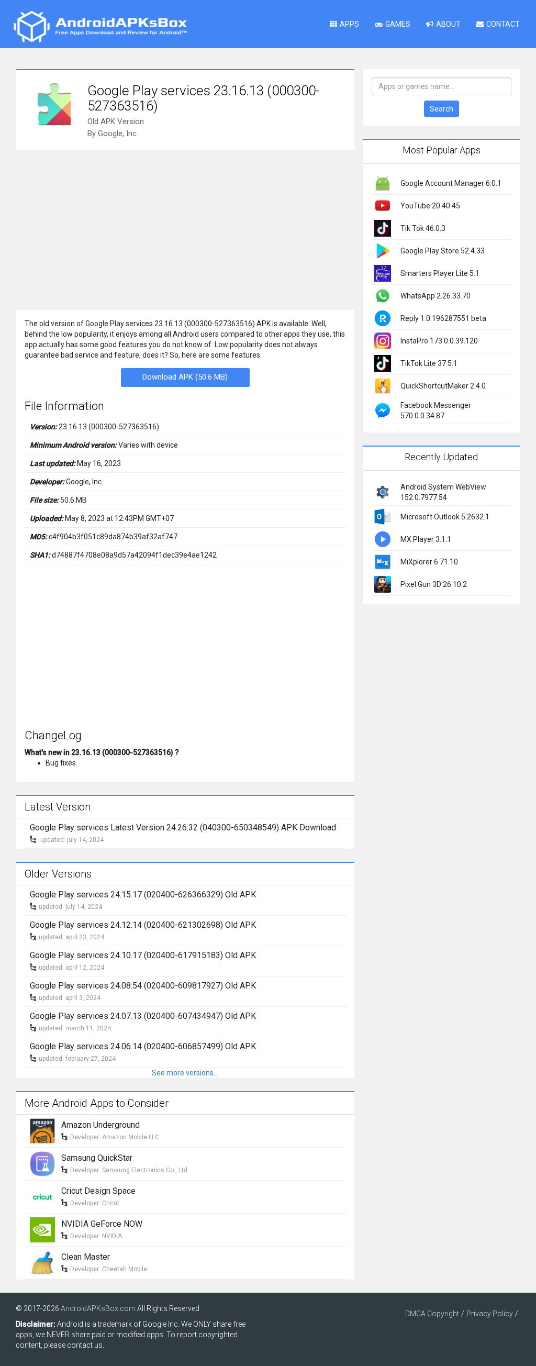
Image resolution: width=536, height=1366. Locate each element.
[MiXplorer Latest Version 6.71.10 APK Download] (382, 561)
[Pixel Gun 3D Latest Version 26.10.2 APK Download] (382, 583)
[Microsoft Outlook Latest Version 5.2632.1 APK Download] (382, 516)
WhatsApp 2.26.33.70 (435, 296)
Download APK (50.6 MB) (185, 377)
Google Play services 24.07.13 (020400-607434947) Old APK (143, 1016)
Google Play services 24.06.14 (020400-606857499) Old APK (143, 1046)
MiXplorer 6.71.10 (429, 562)
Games (397, 24)
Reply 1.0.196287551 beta (443, 318)
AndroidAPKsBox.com (98, 1308)
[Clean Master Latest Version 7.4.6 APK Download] (42, 1262)
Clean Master (85, 1257)
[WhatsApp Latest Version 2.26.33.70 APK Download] (382, 295)
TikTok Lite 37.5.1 (428, 363)
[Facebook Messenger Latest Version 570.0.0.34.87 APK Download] (382, 410)
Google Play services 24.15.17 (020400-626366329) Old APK (143, 894)
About (448, 24)
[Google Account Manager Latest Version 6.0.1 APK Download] (382, 183)
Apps (349, 24)
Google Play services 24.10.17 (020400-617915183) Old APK (143, 955)
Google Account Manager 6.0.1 (450, 183)
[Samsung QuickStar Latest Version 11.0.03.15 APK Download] (42, 1163)
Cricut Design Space (98, 1191)
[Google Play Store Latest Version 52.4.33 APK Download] (382, 250)
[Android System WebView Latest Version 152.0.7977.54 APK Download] (382, 491)
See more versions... (185, 1073)
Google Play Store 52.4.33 (442, 251)
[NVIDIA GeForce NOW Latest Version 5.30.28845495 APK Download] (42, 1229)
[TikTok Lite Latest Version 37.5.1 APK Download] (382, 363)
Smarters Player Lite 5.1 (439, 273)
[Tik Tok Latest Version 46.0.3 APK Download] (382, 228)
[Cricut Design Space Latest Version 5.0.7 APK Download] (42, 1196)
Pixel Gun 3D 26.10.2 (433, 584)
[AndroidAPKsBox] (100, 26)
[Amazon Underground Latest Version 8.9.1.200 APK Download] (42, 1130)
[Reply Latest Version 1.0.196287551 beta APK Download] (382, 318)
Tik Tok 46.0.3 (422, 228)
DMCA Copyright (432, 1313)
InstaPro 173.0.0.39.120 (439, 341)
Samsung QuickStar (96, 1158)
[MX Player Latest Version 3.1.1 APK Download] (382, 538)
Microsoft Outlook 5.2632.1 (444, 517)
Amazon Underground (100, 1125)
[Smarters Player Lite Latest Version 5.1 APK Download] (382, 273)
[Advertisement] (185, 229)
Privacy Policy (489, 1313)
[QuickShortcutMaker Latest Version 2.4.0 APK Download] (382, 385)
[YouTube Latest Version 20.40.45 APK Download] (382, 205)
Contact (503, 24)
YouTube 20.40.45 (430, 206)
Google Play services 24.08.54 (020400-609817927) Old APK (143, 986)
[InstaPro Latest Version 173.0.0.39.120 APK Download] (382, 340)
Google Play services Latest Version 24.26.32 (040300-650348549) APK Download (183, 827)
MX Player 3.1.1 (425, 539)
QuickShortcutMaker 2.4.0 (443, 386)
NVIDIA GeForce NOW (101, 1224)
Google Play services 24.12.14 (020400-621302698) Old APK (143, 925)
